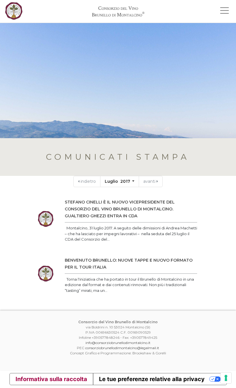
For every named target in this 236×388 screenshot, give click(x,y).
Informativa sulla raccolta (51, 379)
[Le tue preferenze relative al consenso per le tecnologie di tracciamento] (225, 377)
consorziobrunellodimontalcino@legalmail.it (122, 348)
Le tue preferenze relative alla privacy (152, 379)
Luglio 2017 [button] (118, 181)
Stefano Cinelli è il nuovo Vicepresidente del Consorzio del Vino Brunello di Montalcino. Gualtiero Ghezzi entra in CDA (120, 208)
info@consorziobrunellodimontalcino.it (118, 343)
